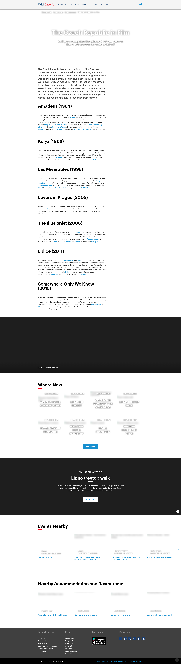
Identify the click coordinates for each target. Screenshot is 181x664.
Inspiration (86, 4)
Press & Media (43, 643)
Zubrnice (54, 274)
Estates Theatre (60, 125)
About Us (41, 638)
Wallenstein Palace (58, 127)
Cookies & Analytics (118, 661)
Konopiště (95, 242)
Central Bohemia (66, 260)
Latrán (54, 242)
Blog (106, 4)
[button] (140, 5)
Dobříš (77, 242)
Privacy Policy (102, 661)
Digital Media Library (45, 648)
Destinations (62, 4)
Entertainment (70, 12)
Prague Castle (46, 185)
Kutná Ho (41, 183)
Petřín (95, 160)
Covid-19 (68, 654)
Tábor (68, 242)
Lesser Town (96, 304)
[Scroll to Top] (177, 660)
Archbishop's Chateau (82, 129)
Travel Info (97, 4)
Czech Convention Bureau (47, 646)
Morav (40, 129)
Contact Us (42, 651)
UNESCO (84, 188)
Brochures (68, 648)
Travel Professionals (45, 641)
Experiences (58, 12)
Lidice (67, 272)
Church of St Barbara (62, 188)
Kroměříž (60, 129)
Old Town (42, 307)
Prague (72, 117)
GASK (40, 188)
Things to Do (74, 4)
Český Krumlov (93, 239)
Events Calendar (71, 651)
